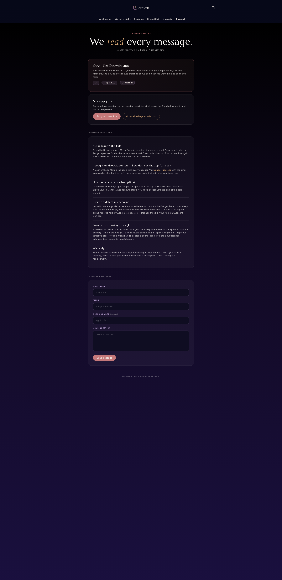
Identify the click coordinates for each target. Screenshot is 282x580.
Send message (104, 358)
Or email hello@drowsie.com (141, 116)
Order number (105, 314)
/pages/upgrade (162, 170)
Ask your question (107, 116)
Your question (102, 328)
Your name (99, 286)
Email (96, 300)
